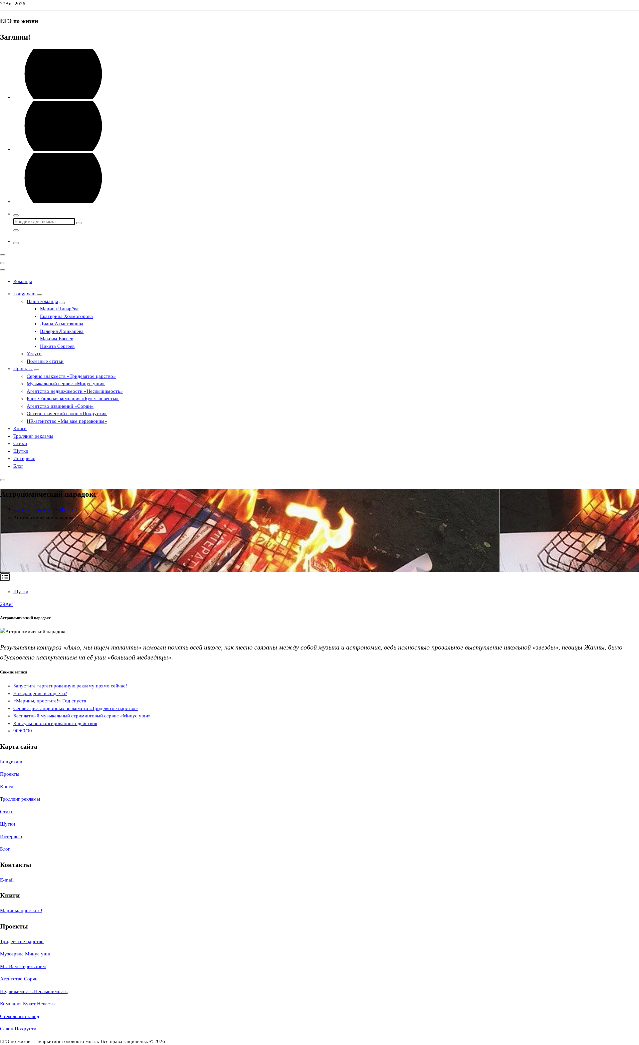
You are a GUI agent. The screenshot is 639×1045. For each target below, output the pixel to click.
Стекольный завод (19, 1016)
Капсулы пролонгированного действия (55, 723)
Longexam (24, 293)
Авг (6, 604)
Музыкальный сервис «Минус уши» (66, 383)
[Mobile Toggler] (39, 295)
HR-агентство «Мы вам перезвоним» (67, 421)
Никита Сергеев (57, 346)
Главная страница (32, 509)
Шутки (20, 451)
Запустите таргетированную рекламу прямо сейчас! (70, 685)
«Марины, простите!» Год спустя (49, 700)
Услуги (34, 353)
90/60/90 (22, 730)
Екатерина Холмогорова (66, 316)
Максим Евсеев (56, 338)
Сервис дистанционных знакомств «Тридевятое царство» (75, 708)
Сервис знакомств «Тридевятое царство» (71, 376)
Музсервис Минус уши (25, 953)
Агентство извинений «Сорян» (60, 406)
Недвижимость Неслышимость (34, 991)
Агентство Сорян (19, 978)
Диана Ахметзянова (61, 323)
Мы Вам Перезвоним (23, 966)
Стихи (20, 443)
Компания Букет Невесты (28, 1003)
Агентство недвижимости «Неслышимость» (75, 391)
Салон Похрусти (18, 1028)
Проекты (23, 368)
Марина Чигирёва (59, 308)
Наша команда (42, 301)
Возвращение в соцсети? (40, 693)
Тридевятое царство (22, 941)
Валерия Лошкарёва (62, 331)
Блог (18, 466)
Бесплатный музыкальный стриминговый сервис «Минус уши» (82, 715)
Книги (20, 428)
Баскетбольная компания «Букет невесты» (73, 398)
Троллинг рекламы (33, 436)
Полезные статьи (45, 361)
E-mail (7, 880)
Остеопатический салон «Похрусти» (67, 413)
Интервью (24, 458)
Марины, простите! (21, 910)
